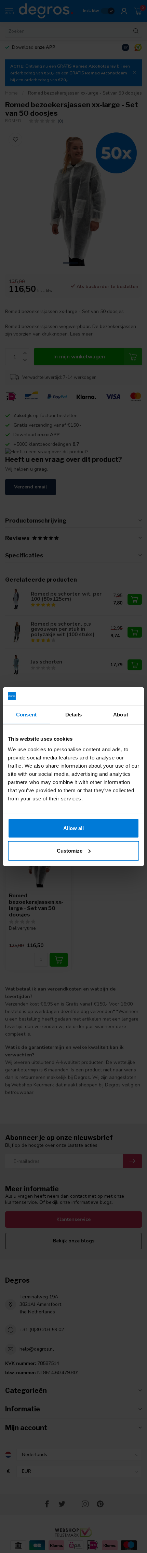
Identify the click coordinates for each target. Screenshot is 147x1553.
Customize (69, 850)
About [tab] (120, 714)
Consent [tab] (26, 714)
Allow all (73, 828)
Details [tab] (73, 714)
